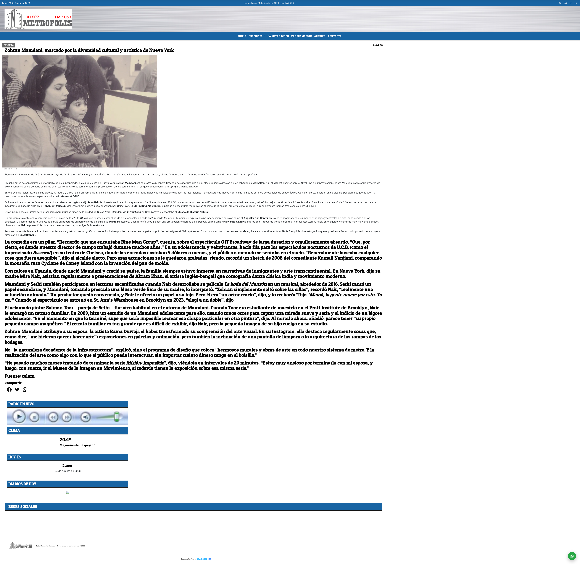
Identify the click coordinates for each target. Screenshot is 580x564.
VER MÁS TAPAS (67, 495)
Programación (301, 35)
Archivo (319, 35)
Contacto (335, 35)
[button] (560, 3)
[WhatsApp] (565, 3)
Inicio (242, 35)
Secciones (256, 35)
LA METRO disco (278, 35)
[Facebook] (571, 3)
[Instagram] (576, 3)
